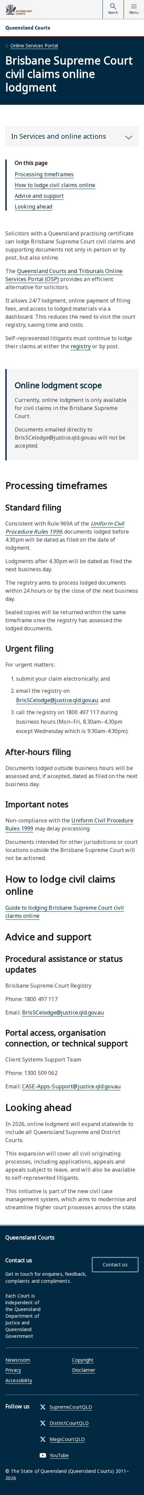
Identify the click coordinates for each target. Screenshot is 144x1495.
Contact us (115, 1264)
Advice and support (39, 195)
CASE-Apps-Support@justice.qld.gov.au (71, 1086)
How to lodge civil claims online (55, 185)
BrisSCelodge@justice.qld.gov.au (57, 700)
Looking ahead (33, 206)
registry (81, 346)
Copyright (82, 1360)
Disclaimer (83, 1370)
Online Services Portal (34, 45)
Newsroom (17, 1360)
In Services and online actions (58, 136)
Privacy (13, 1370)
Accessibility (18, 1380)
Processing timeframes (44, 174)
